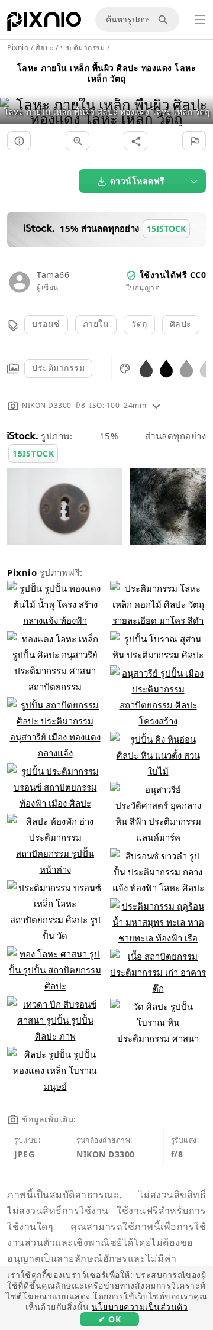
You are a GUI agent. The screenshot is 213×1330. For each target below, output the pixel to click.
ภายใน (96, 323)
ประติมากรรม (58, 367)
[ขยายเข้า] (77, 140)
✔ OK (109, 1319)
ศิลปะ (181, 323)
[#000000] (166, 367)
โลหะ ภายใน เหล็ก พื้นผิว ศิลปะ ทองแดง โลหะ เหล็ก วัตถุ (106, 73)
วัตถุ (139, 323)
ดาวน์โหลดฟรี (137, 180)
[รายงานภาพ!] (194, 140)
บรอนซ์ (46, 323)
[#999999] (186, 367)
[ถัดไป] (199, 96)
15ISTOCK (33, 453)
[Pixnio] (44, 23)
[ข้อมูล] (19, 140)
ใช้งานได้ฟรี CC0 (173, 274)
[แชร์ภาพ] (135, 140)
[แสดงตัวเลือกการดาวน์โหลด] (194, 181)
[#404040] (146, 367)
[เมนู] (200, 19)
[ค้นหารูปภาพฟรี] (165, 19)
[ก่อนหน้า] (13, 96)
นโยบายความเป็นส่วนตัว (140, 1306)
